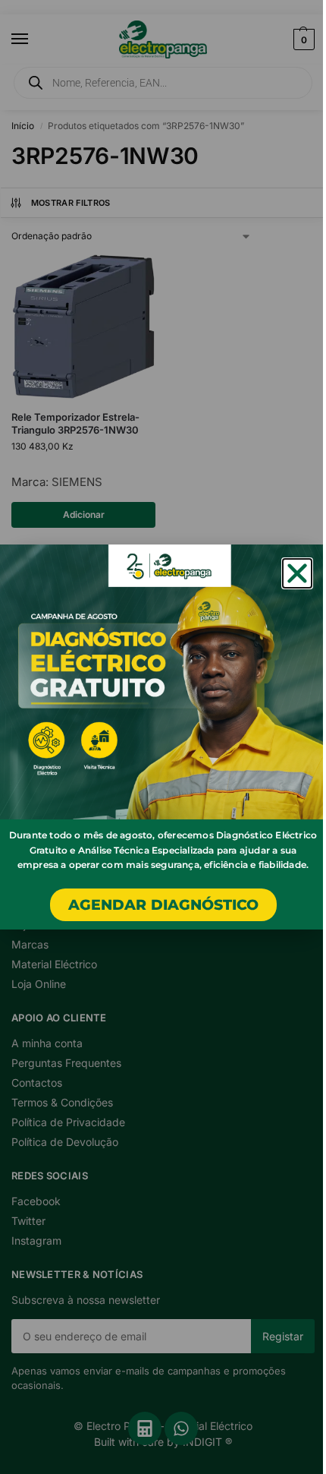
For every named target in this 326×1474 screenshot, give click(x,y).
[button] (297, 573)
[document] (163, 737)
